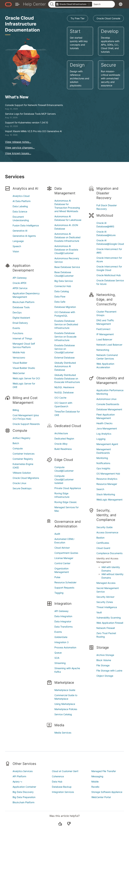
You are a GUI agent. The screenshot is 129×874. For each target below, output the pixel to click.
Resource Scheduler (65, 582)
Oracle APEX (19, 282)
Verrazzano (19, 357)
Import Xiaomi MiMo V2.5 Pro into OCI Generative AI (33, 131)
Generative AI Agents (24, 235)
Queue (58, 652)
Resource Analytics (106, 478)
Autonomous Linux (106, 399)
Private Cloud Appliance (67, 488)
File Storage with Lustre (109, 670)
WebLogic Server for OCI (26, 378)
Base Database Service (67, 267)
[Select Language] (120, 4)
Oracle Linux (19, 483)
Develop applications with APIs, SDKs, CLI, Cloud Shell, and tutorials (110, 41)
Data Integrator (62, 621)
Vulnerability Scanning (108, 617)
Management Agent (107, 444)
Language (18, 241)
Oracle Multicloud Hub (108, 275)
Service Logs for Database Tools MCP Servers (30, 113)
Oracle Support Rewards (26, 423)
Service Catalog (63, 714)
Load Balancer (104, 339)
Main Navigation (17, 4)
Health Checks (104, 423)
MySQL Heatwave (64, 387)
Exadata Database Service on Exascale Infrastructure (65, 337)
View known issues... (18, 153)
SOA (56, 657)
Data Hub (57, 781)
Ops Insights (103, 468)
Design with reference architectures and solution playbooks (79, 74)
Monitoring (102, 458)
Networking (102, 349)
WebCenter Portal (101, 797)
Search (100, 489)
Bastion (100, 537)
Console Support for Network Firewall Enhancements (34, 105)
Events (16, 328)
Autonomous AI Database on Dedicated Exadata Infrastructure (67, 237)
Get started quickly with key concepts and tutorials (79, 39)
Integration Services (63, 792)
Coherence (58, 776)
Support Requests (64, 587)
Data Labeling (20, 206)
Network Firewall (105, 628)
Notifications (103, 463)
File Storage (103, 665)
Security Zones (104, 602)
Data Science (20, 211)
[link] (73, 4)
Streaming (60, 663)
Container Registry (23, 458)
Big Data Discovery (23, 792)
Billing (16, 410)
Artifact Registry (21, 438)
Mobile (95, 781)
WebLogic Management (109, 499)
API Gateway (20, 277)
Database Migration (65, 306)
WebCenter (19, 373)
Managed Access (105, 582)
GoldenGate (60, 637)
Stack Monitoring (105, 494)
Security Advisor (105, 596)
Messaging (97, 776)
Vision (16, 251)
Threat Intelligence (106, 607)
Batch (16, 443)
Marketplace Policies (65, 709)
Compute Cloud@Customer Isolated (64, 479)
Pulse (57, 577)
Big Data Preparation (24, 797)
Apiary (16, 781)
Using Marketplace (64, 703)
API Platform (19, 776)
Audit (57, 533)
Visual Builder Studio (24, 367)
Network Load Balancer (109, 344)
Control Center (62, 563)
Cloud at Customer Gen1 (65, 771)
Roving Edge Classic (65, 502)
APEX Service (20, 288)
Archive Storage (105, 655)
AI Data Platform (22, 201)
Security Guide (104, 527)
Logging (100, 438)
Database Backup (62, 786)
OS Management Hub (108, 473)
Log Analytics (103, 433)
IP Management (105, 334)
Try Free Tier (77, 18)
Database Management (109, 409)
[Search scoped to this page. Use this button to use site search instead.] (89, 4)
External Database (64, 357)
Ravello (95, 786)
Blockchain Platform (23, 302)
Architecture (61, 433)
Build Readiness (63, 448)
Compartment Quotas (66, 552)
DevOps (17, 312)
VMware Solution (22, 472)
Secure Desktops (22, 488)
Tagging (58, 592)
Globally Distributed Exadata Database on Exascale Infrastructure (67, 378)
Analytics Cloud (21, 195)
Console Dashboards (107, 404)
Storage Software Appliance (106, 792)
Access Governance (107, 532)
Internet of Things (22, 338)
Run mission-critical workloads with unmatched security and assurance (110, 74)
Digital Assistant (21, 317)
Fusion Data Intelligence (26, 225)
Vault (99, 612)
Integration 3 (61, 642)
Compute (18, 448)
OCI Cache (60, 397)
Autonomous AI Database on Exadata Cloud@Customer (66, 250)
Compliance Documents (109, 553)
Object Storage (104, 675)
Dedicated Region (64, 438)
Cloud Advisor (62, 547)
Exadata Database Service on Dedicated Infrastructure (66, 324)
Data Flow (59, 296)
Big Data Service (63, 280)
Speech (17, 246)
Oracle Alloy (61, 443)
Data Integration (63, 616)
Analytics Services (23, 771)
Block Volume (103, 660)
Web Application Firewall (109, 622)
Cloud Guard (103, 548)
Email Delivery (20, 322)
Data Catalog (61, 291)
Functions (18, 333)
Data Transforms (63, 626)
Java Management (106, 428)
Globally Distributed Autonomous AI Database (65, 366)
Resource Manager (106, 484)
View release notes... (18, 142)
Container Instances (23, 453)
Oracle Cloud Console (108, 18)
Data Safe (59, 301)
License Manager (63, 558)
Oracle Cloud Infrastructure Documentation (22, 24)
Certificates (102, 542)
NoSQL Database (64, 392)
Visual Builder (20, 362)
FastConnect (103, 329)
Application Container (24, 786)
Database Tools (21, 307)
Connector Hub (62, 286)
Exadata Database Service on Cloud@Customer (64, 349)
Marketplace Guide (64, 690)
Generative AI (20, 230)
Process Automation (65, 647)
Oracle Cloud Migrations (26, 477)
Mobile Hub (19, 352)
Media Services (62, 732)
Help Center (34, 4)
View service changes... (20, 147)
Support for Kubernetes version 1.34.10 (26, 122)
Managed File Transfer (103, 771)
